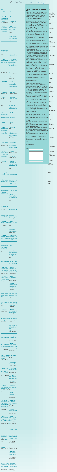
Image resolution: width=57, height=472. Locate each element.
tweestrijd (14, 442)
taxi (1, 297)
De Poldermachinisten (13, 235)
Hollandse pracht (50, 82)
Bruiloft (1, 408)
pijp (11, 448)
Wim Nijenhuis (12, 214)
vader (8, 183)
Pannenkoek (10, 389)
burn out (2, 390)
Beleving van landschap (50, 101)
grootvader (13, 468)
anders (10, 168)
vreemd (8, 64)
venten (7, 349)
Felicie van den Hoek (4, 462)
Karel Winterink (4, 235)
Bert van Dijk (3, 26)
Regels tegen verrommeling (51, 137)
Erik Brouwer (3, 112)
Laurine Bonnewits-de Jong (6, 375)
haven (16, 313)
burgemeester (10, 78)
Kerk (14, 137)
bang (12, 332)
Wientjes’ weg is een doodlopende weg (50, 78)
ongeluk (12, 273)
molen (10, 101)
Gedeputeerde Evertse (13, 21)
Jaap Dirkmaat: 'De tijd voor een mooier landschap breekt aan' (51, 46)
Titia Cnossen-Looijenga (5, 227)
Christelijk (7, 310)
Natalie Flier (11, 221)
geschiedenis (10, 123)
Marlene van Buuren (12, 385)
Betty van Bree (12, 161)
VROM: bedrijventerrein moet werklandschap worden (51, 173)
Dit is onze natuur (50, 168)
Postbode (4, 225)
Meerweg (15, 382)
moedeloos (10, 321)
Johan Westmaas (12, 11)
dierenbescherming (5, 390)
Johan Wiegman (12, 291)
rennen (1, 22)
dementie (7, 145)
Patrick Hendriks (11, 306)
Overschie (15, 422)
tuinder (6, 183)
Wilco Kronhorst (12, 309)
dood (10, 365)
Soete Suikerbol (11, 390)
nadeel (13, 382)
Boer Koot (11, 132)
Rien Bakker (11, 16)
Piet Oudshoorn (15, 240)
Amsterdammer (3, 297)
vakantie (15, 340)
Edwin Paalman (4, 11)
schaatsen (12, 100)
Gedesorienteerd (15, 405)
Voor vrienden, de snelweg (51, 91)
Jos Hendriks (3, 122)
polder (12, 137)
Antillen (5, 423)
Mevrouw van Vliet (12, 179)
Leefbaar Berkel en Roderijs (4, 273)
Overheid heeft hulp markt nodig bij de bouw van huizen (51, 96)
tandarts (13, 389)
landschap (5, 64)
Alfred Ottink (5, 359)
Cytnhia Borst (3, 59)
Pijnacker (14, 288)
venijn (14, 320)
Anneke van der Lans (4, 309)
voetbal (12, 73)
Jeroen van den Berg (4, 267)
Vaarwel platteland (50, 177)
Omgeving (4, 468)
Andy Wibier (11, 26)
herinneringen (2, 64)
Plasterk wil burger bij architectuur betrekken (50, 73)
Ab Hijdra (11, 194)
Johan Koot (11, 122)
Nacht (7, 359)
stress (12, 320)
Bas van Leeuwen (12, 97)
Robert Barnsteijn (4, 161)
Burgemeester (12, 283)
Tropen (10, 422)
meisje (10, 224)
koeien (14, 100)
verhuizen (10, 31)
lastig (1, 470)
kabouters (5, 218)
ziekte (14, 350)
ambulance (15, 413)
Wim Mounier (12, 323)
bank (13, 306)
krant (13, 152)
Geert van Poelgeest (4, 92)
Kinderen (4, 209)
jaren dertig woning (3, 440)
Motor (10, 273)
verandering (5, 22)
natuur (10, 22)
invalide (5, 348)
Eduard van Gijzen (12, 81)
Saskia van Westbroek (4, 103)
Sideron (10, 357)
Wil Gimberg (11, 103)
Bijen (15, 280)
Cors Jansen (11, 375)
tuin (11, 32)
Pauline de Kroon (12, 70)
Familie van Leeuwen (13, 368)
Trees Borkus (12, 151)
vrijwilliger (12, 364)
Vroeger (10, 320)
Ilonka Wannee (12, 409)
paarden (10, 40)
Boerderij (10, 137)
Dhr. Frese (3, 291)
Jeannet (6, 225)
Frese (6, 297)
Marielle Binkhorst (3, 321)
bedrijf (10, 32)
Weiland (12, 40)
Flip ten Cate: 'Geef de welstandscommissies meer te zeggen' (51, 43)
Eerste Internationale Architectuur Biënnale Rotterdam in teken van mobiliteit (52, 183)
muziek (10, 93)
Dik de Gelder (12, 462)
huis (3, 22)
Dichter (14, 470)
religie (10, 364)
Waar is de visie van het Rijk (51, 119)
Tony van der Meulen (12, 156)
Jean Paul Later (4, 259)
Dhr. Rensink (11, 276)
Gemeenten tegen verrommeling (51, 110)
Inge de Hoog (3, 179)
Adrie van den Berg (4, 16)
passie (10, 297)
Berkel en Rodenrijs (14, 31)
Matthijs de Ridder (12, 127)
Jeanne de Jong (12, 112)
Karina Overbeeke (4, 276)
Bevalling (2, 281)
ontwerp (15, 218)
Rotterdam (12, 93)
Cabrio (10, 448)
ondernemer (14, 110)
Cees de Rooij (3, 127)
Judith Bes (3, 416)
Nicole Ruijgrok (12, 267)
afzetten (12, 413)
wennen (8, 281)
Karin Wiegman (4, 385)
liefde (12, 357)
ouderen (5, 145)
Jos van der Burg (12, 117)
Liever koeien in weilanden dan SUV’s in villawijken (51, 55)
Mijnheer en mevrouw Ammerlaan (13, 343)
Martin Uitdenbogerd (4, 400)
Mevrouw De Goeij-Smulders (12, 77)
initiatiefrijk (4, 72)
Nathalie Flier (12, 224)
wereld (1, 450)
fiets (3, 93)
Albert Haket (3, 70)
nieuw (3, 281)
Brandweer (2, 359)
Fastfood (2, 183)
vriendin (14, 273)
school (15, 457)
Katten (1, 389)
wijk (7, 439)
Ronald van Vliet (4, 434)
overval (16, 320)
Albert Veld (3, 214)
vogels (4, 93)
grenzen (4, 450)
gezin (16, 364)
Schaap (2, 304)
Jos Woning (11, 392)
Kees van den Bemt (12, 92)
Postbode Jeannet (4, 221)
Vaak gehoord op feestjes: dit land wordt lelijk (51, 164)
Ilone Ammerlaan (4, 151)
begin (11, 365)
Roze (15, 224)
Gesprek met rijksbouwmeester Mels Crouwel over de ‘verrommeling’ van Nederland (51, 160)
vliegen (10, 110)
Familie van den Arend (13, 59)
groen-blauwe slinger (13, 157)
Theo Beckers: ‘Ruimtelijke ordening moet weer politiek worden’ (51, 29)
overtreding (13, 457)
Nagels (1, 449)
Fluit (14, 397)
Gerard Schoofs (4, 97)
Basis (13, 421)
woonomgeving (11, 442)
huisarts (10, 423)
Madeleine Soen (4, 76)
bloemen (2, 195)
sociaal (1, 72)
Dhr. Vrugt (11, 259)
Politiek (12, 22)
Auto (5, 195)
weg (7, 22)
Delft (12, 405)
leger (3, 449)
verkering (2, 105)
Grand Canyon (2, 448)
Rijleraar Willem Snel (4, 81)
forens (1, 77)
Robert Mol (11, 416)
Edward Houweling (12, 434)
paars (1, 391)
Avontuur (7, 195)
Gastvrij (13, 406)
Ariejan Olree (12, 227)
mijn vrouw (13, 280)
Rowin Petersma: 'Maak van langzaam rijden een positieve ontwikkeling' (51, 124)
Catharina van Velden (13, 400)
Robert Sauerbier (12, 451)
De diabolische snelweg (50, 37)
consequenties (4, 349)
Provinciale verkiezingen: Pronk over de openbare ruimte (51, 151)
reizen (8, 297)
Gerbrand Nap (12, 250)
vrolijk (6, 72)
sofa (12, 448)
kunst (10, 100)
